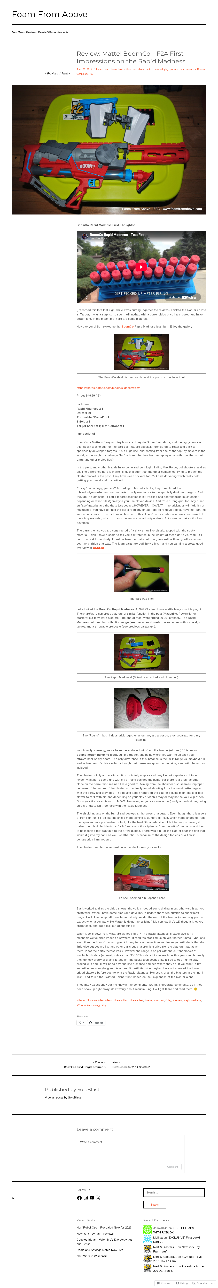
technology (82, 74)
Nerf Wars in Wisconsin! (92, 1256)
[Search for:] (174, 1192)
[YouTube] (92, 1198)
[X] (98, 1198)
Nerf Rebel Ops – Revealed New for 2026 (104, 1227)
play (166, 69)
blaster (100, 69)
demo (114, 69)
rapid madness (188, 69)
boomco (92, 1000)
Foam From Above (50, 14)
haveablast (139, 69)
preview (174, 69)
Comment (172, 1166)
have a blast (124, 69)
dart (107, 69)
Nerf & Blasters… (165, 1247)
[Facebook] (79, 1198)
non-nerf (158, 69)
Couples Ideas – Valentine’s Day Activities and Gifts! (105, 1242)
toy (91, 74)
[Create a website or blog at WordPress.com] (13, 1198)
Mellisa (158, 1237)
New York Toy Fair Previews (95, 1233)
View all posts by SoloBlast (63, 1097)
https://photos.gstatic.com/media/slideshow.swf (108, 388)
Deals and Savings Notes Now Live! (100, 1250)
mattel (149, 69)
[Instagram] (85, 1198)
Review (201, 69)
